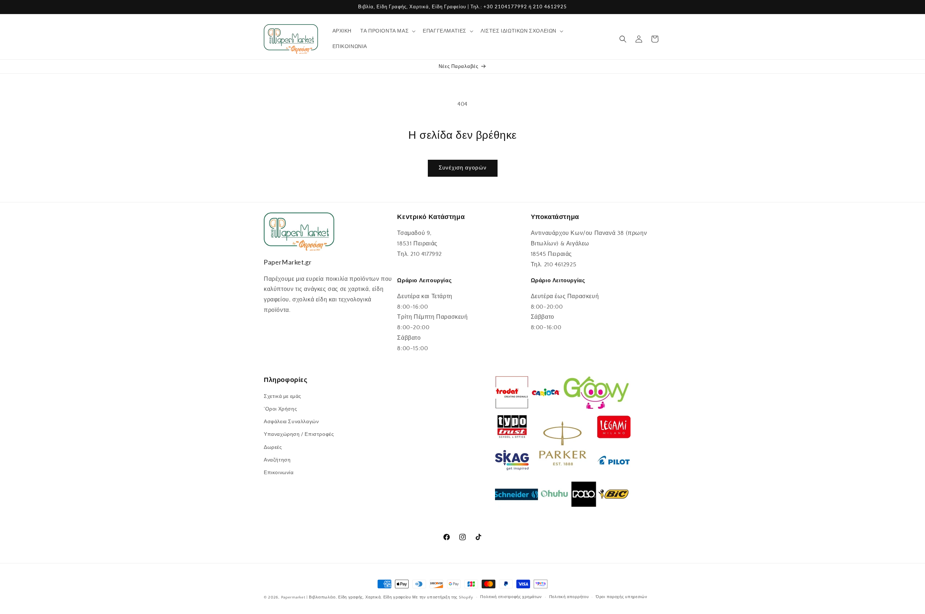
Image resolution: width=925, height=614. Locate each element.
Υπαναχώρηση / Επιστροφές (299, 435)
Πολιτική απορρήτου (569, 597)
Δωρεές (273, 447)
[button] (387, 31)
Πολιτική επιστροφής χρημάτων (511, 597)
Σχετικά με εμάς (282, 396)
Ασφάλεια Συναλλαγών (291, 422)
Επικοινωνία (279, 473)
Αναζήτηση (277, 460)
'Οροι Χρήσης (280, 409)
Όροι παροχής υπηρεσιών (621, 597)
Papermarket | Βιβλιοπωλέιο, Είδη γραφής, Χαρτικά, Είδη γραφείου (346, 597)
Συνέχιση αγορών (463, 168)
